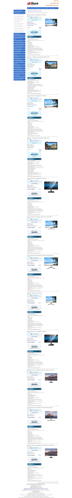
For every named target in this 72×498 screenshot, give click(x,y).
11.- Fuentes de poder (17, 52)
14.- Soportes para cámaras (18, 59)
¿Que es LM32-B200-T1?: (30, 238)
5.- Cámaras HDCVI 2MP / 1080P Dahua (18, 39)
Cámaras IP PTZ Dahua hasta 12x (18, 23)
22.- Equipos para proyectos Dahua (19, 77)
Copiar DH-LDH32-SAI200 (35, 140)
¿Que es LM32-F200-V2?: (30, 38)
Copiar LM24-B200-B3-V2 (35, 295)
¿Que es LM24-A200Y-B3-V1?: (31, 390)
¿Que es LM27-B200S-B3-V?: (31, 428)
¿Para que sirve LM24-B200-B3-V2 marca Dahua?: (34, 329)
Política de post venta (38, 8)
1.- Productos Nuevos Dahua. (18, 10)
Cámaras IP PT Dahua (17, 21)
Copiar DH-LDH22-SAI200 (35, 59)
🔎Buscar (53, 8)
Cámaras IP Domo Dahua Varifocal (18, 16)
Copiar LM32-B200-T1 (35, 219)
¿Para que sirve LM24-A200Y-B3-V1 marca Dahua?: (34, 405)
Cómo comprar (32, 8)
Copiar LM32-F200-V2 (35, 17)
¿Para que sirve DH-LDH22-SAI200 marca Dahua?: (34, 93)
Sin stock (39, 227)
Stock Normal (34, 19)
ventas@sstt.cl (36, 488)
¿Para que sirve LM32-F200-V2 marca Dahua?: (33, 54)
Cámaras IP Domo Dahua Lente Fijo (19, 14)
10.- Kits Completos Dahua (18, 50)
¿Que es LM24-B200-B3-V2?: (31, 313)
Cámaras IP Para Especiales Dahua (19, 31)
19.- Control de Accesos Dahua (18, 70)
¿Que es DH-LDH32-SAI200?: (31, 160)
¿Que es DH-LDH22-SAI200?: (31, 79)
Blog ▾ (50, 8)
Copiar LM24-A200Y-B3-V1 (35, 372)
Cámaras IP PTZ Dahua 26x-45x (18, 26)
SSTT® (28, 8)
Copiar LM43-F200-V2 (35, 98)
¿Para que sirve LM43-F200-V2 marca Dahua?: (33, 135)
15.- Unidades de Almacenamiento (19, 61)
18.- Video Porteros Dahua (17, 68)
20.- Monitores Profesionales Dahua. (19, 72)
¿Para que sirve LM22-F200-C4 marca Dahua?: (33, 214)
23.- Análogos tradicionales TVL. (18, 79)
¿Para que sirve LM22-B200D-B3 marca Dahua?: (33, 290)
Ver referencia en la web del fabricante (32, 187)
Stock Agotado (34, 183)
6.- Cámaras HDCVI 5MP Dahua (18, 41)
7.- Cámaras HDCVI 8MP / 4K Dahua (19, 43)
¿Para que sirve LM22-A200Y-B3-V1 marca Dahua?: (34, 480)
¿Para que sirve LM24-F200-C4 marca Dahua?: (33, 367)
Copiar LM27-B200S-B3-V (35, 410)
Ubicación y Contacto (45, 8)
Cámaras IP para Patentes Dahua (18, 28)
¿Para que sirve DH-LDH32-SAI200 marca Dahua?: (34, 176)
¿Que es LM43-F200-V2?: (30, 119)
